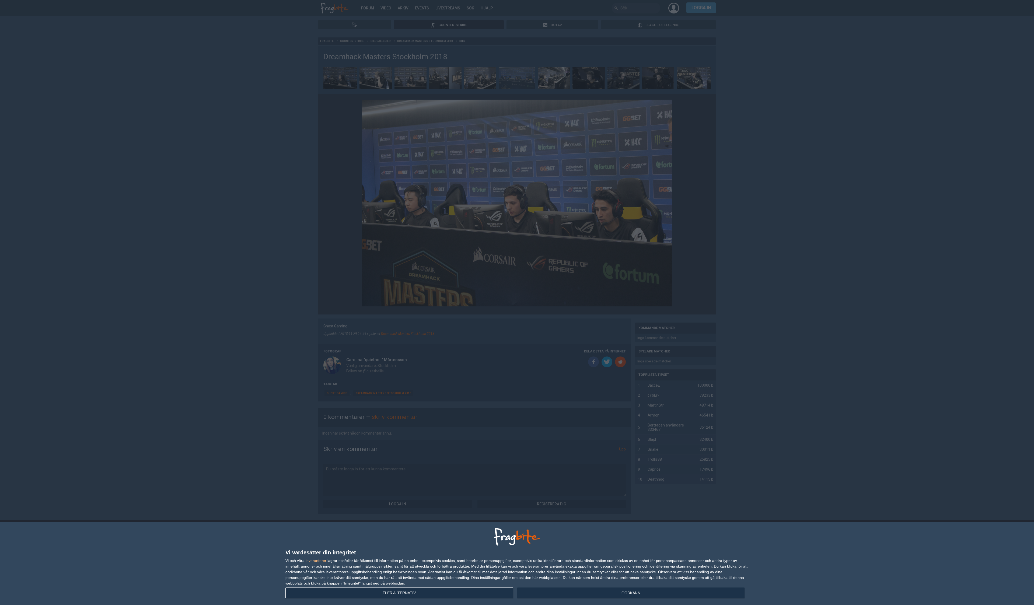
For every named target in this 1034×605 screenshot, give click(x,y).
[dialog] (517, 564)
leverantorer (316, 560)
